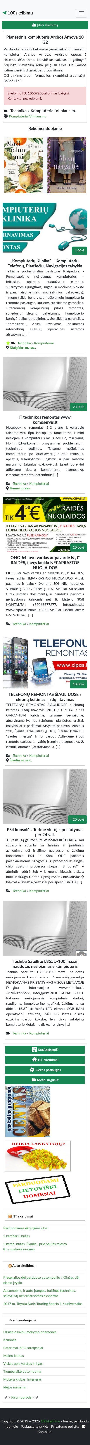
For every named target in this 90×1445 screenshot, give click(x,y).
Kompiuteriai (44, 343)
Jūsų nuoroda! (21, 1397)
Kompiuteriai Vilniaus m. (27, 116)
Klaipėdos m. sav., (23, 347)
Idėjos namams (14, 1387)
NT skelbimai (22, 1216)
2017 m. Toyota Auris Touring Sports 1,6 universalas (42, 1304)
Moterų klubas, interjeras (22, 1379)
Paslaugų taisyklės (35, 1426)
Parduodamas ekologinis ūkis (25, 1228)
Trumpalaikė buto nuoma (22, 1371)
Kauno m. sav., (20, 488)
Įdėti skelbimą (47, 25)
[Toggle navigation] (81, 13)
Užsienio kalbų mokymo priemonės (29, 1332)
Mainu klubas (13, 1356)
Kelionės (9, 1340)
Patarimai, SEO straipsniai (23, 1348)
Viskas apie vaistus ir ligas (23, 1363)
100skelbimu (20, 13)
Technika (24, 343)
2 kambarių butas (16, 1236)
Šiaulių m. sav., (21, 760)
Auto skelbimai (23, 1265)
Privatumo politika (65, 1426)
